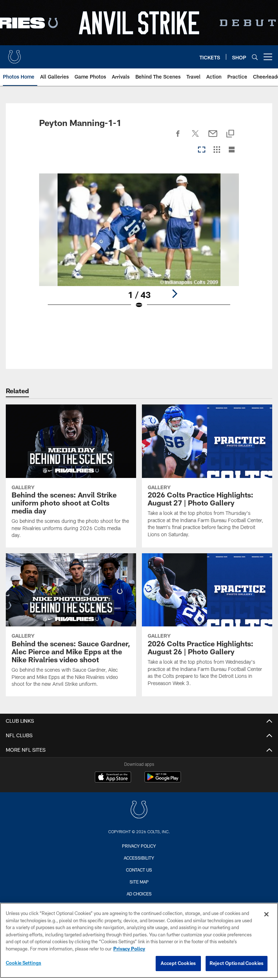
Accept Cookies (178, 963)
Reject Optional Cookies (237, 963)
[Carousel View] (201, 150)
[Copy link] (230, 134)
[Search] (255, 57)
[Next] (174, 293)
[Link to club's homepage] (14, 54)
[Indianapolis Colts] (139, 810)
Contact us (139, 869)
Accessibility (139, 857)
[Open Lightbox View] (139, 245)
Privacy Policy (139, 845)
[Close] (266, 914)
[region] (139, 940)
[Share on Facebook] (178, 137)
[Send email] (213, 137)
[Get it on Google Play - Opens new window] (162, 780)
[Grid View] (216, 150)
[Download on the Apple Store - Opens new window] (112, 778)
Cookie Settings (23, 963)
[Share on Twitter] (195, 137)
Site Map (139, 881)
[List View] (231, 150)
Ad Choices (139, 893)
